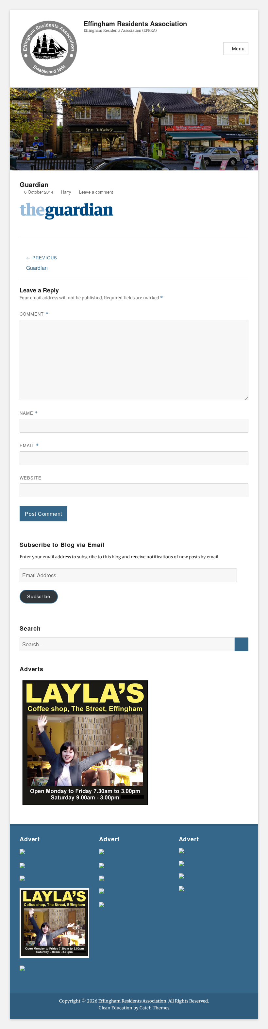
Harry (66, 192)
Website (31, 478)
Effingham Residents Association (135, 23)
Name (29, 413)
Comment (34, 314)
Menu (238, 48)
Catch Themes (154, 1008)
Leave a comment (96, 192)
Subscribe (38, 596)
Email (29, 445)
